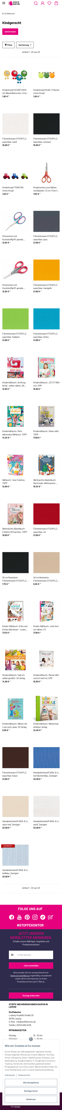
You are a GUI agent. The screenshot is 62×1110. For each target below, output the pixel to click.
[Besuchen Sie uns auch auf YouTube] (19, 917)
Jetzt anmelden (31, 965)
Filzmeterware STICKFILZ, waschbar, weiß (14, 140)
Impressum (10, 1075)
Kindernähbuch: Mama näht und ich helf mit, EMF (46, 677)
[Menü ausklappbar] (3, 2)
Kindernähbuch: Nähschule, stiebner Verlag (46, 725)
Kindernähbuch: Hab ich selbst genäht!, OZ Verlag (13, 677)
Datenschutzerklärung (20, 975)
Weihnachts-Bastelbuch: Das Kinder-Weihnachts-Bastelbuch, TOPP (44, 482)
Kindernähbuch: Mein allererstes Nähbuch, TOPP (14, 433)
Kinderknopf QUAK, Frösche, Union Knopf (46, 91)
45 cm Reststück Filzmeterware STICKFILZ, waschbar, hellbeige (45, 579)
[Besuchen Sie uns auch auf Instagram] (35, 917)
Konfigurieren (31, 1091)
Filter (9, 45)
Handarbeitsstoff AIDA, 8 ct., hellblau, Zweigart (15, 872)
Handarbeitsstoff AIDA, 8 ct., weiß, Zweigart (46, 823)
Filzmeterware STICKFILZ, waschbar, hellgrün (14, 335)
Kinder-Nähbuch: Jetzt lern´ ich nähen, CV (46, 628)
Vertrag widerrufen (31, 995)
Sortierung (24, 45)
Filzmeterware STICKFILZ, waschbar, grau (45, 238)
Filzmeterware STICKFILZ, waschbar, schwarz (45, 140)
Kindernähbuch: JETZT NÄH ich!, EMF (46, 384)
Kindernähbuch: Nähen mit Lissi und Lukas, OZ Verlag (14, 725)
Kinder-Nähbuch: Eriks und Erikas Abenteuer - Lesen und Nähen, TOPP (14, 628)
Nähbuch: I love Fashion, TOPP (13, 482)
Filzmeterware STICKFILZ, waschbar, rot (45, 530)
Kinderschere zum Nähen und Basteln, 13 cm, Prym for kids (46, 189)
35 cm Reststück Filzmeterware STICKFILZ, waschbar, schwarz (14, 579)
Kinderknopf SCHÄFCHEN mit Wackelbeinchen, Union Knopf (15, 92)
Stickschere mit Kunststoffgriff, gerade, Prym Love (13, 238)
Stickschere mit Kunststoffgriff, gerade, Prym (13, 287)
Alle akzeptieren (31, 1082)
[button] (35, 3)
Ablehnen (31, 1099)
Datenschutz (24, 1075)
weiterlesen (10, 31)
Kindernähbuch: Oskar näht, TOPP (46, 433)
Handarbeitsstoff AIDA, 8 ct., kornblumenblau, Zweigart (46, 774)
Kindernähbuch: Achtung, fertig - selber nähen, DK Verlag (14, 384)
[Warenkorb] (56, 3)
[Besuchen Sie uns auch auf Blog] (50, 917)
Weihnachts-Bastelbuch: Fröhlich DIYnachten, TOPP (14, 530)
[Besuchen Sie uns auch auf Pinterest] (27, 917)
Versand (17, 1106)
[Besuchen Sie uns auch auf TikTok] (42, 917)
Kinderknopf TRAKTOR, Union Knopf (13, 189)
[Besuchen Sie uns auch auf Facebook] (11, 917)
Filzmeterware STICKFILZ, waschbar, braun (14, 774)
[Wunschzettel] (49, 3)
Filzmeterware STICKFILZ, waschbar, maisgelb (45, 287)
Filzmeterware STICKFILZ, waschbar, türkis (45, 335)
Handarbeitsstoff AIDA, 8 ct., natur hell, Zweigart (15, 823)
